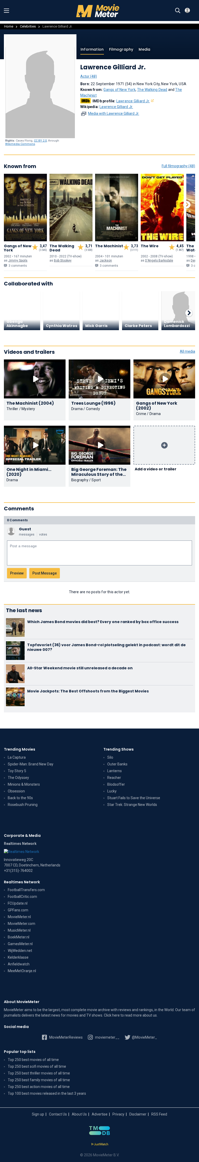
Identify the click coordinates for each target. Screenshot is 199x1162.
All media (187, 351)
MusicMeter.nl (19, 930)
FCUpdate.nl (17, 903)
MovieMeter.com (21, 923)
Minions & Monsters (24, 784)
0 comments (17, 520)
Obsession (16, 791)
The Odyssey (18, 778)
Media (144, 49)
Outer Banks (117, 764)
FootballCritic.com (22, 896)
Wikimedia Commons (20, 144)
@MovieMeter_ (144, 1037)
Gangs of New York (119, 90)
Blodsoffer (116, 784)
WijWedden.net (20, 951)
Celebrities (28, 26)
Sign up (38, 1114)
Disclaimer (137, 1114)
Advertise (100, 1114)
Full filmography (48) (178, 166)
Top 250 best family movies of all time (39, 1080)
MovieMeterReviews (65, 1037)
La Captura (17, 757)
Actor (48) (88, 76)
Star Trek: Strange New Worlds (132, 805)
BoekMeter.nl (18, 937)
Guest (25, 529)
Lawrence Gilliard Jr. (133, 101)
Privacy (118, 1114)
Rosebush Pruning (23, 805)
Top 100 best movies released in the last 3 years (47, 1093)
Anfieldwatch (19, 964)
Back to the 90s (20, 798)
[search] (178, 11)
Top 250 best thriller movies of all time (39, 1073)
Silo (110, 757)
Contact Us (58, 1114)
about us (150, 1015)
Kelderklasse (18, 957)
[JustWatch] (100, 1144)
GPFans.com (18, 910)
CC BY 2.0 (40, 140)
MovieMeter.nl (19, 917)
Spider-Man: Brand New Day (30, 764)
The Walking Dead (152, 90)
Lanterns (114, 771)
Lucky (112, 791)
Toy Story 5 (17, 771)
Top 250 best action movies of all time (39, 1087)
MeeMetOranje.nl (22, 971)
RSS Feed (159, 1114)
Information (92, 49)
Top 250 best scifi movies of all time (37, 1066)
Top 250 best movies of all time (33, 1060)
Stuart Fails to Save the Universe (133, 798)
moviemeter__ (106, 1037)
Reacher (114, 778)
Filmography (121, 49)
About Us (79, 1114)
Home (8, 26)
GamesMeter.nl (20, 944)
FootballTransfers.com (26, 890)
